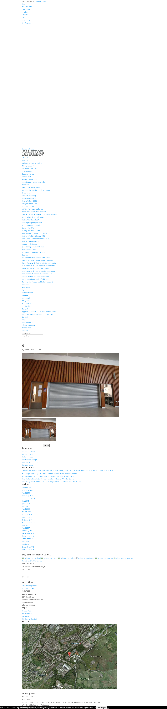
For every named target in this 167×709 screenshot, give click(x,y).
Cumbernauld (27, 293)
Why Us (25, 160)
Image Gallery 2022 (29, 201)
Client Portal (26, 328)
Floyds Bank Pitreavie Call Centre (34, 233)
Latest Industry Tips (29, 459)
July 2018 (25, 501)
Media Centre (27, 7)
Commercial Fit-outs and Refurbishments (38, 282)
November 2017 (28, 517)
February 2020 (27, 490)
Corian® (25, 309)
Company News (28, 454)
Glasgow (25, 301)
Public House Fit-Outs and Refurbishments (38, 271)
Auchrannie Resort (29, 249)
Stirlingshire (26, 306)
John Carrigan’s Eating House (33, 247)
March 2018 (26, 512)
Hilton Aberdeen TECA (30, 220)
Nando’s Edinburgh (29, 244)
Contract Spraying (29, 195)
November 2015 (28, 549)
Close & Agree (101, 708)
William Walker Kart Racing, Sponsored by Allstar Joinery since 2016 (48, 476)
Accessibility (26, 613)
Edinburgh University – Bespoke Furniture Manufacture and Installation (49, 473)
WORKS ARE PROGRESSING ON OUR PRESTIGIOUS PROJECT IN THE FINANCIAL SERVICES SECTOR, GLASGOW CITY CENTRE (68, 471)
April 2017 (26, 528)
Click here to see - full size (127, 688)
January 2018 (27, 514)
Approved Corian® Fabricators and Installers (39, 311)
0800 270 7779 (40, 1)
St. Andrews (26, 303)
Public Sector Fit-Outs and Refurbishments (38, 266)
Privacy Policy (27, 611)
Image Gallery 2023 (29, 204)
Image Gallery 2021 (29, 198)
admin (26, 350)
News (24, 4)
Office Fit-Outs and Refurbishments (35, 276)
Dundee (25, 295)
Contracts (25, 185)
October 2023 (27, 487)
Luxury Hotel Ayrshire (30, 228)
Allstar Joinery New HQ (30, 241)
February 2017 (27, 531)
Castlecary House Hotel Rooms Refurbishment (39, 214)
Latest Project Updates (30, 462)
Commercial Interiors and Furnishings (36, 190)
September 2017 (28, 522)
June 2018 (26, 504)
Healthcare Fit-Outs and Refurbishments (37, 260)
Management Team (29, 166)
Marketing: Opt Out (29, 619)
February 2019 (27, 495)
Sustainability (27, 171)
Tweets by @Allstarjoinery (32, 561)
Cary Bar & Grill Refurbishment (34, 212)
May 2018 (25, 506)
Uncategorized (27, 465)
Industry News (27, 457)
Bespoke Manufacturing (31, 187)
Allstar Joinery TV (28, 325)
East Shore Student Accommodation (35, 239)
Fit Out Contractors (29, 179)
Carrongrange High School (32, 222)
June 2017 (26, 525)
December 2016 (28, 533)
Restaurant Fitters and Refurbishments (37, 274)
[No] (108, 708)
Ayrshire (25, 290)
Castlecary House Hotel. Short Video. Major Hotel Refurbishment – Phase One (51, 481)
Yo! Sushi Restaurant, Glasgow (33, 252)
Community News (29, 451)
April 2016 (26, 544)
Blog (23, 320)
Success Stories (28, 174)
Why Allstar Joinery (29, 586)
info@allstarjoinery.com (32, 579)
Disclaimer (26, 616)
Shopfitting (26, 193)
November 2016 (28, 536)
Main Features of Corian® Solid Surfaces (37, 314)
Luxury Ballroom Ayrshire (31, 231)
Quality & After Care (29, 168)
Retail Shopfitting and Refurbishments (36, 279)
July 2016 (25, 541)
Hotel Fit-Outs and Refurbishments (35, 268)
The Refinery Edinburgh (31, 225)
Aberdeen (26, 287)
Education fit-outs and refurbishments (36, 258)
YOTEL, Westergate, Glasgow (33, 209)
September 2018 (28, 498)
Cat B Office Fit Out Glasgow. (33, 217)
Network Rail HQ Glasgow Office (34, 236)
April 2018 (26, 509)
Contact (25, 317)
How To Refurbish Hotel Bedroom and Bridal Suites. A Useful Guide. (48, 479)
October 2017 (27, 520)
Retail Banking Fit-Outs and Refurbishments (39, 263)
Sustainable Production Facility (34, 182)
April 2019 (26, 493)
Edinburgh (26, 298)
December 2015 (28, 547)
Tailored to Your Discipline (32, 163)
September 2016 (28, 539)
